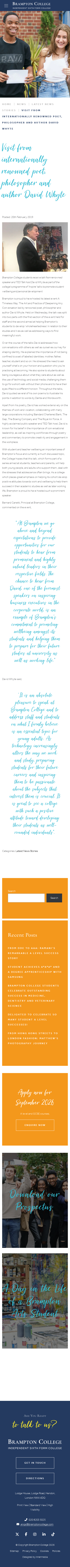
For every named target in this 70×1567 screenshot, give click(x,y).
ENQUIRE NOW (35, 1125)
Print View (23, 1505)
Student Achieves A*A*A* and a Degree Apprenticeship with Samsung (35, 972)
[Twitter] (17, 1534)
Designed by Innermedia (35, 1557)
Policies (56, 1551)
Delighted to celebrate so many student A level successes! (32, 1019)
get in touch (35, 1462)
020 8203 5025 (37, 1519)
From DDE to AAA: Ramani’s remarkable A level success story (33, 953)
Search (12, 891)
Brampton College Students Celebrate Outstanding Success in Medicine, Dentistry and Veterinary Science (33, 995)
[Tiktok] (53, 1534)
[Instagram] (34, 1534)
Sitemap (14, 1551)
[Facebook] (26, 1534)
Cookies (44, 1551)
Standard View (38, 1505)
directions (35, 1478)
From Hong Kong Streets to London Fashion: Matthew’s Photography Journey (33, 1038)
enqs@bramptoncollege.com (36, 1524)
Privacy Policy (29, 1551)
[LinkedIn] (44, 1534)
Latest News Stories (27, 851)
